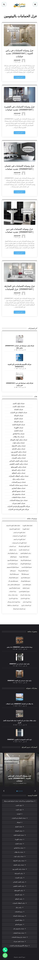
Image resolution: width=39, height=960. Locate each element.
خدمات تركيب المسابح (18, 470)
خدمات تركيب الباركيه (18, 449)
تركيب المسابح (18, 894)
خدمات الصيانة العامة (18, 425)
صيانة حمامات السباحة (25, 595)
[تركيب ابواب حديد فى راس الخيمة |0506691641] (19, 673)
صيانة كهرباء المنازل (25, 598)
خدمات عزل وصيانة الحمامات (19, 500)
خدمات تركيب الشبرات (19, 458)
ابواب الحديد (19, 805)
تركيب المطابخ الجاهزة (25, 553)
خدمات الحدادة (18, 409)
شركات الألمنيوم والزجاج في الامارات (18, 506)
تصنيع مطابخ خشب (26, 584)
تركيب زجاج (19, 907)
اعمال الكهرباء (26, 529)
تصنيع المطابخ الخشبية (27, 567)
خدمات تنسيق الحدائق (18, 491)
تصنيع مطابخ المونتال (13, 577)
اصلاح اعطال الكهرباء (27, 525)
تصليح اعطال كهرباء (23, 556)
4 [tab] (20, 791)
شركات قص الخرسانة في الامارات (18, 509)
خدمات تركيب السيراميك (18, 455)
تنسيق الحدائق (18, 924)
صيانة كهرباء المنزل (13, 598)
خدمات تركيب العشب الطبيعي (19, 464)
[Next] (35, 791)
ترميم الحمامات (19, 911)
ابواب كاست (19, 809)
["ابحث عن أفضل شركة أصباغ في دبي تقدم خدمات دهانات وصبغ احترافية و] (19, 5)
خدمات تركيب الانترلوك (19, 446)
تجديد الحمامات (12, 546)
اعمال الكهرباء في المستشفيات (19, 543)
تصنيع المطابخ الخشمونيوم (13, 567)
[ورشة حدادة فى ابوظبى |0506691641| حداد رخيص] (19, 640)
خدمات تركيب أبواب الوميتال (18, 440)
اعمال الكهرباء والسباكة (24, 546)
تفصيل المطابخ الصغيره (24, 591)
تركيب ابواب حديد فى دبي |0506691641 (20, 664)
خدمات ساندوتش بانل (18, 494)
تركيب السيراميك (19, 873)
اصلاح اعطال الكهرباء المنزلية (13, 525)
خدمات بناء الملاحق (18, 434)
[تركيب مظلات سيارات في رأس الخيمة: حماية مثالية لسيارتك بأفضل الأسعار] (19, 713)
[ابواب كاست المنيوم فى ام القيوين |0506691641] (19, 732)
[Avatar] (23, 60)
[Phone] (5, 949)
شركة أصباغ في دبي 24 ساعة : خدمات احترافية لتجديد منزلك (19, 801)
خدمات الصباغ (18, 419)
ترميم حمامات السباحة (18, 916)
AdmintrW (17, 60)
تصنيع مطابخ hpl (25, 574)
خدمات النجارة (18, 431)
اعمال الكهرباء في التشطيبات (19, 536)
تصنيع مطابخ (13, 570)
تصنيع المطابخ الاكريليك (26, 560)
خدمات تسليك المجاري (18, 488)
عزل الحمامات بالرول (26, 605)
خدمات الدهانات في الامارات (18, 412)
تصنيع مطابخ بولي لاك (13, 581)
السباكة (19, 822)
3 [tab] (19, 791)
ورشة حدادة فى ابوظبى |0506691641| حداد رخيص (19, 647)
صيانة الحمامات (12, 591)
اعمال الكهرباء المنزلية (14, 529)
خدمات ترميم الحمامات (19, 482)
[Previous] (4, 791)
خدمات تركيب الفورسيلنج (18, 467)
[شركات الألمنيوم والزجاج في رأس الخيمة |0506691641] (19, 357)
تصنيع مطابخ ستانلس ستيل (14, 584)
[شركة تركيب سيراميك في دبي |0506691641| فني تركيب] (19, 376)
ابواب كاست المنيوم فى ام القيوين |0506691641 (19, 739)
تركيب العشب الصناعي (18, 882)
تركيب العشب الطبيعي (18, 886)
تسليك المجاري (18, 920)
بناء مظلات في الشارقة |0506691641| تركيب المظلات (19, 704)
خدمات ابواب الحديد (18, 403)
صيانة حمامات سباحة (13, 595)
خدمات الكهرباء (18, 428)
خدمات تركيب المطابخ (18, 473)
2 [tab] (18, 791)
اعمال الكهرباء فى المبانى (19, 532)
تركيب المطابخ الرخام (13, 553)
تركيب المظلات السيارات (19, 903)
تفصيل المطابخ (26, 588)
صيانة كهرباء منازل (27, 602)
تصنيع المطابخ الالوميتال (25, 563)
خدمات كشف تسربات (18, 503)
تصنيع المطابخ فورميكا (23, 570)
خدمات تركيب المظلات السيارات (18, 476)
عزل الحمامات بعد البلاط (13, 605)
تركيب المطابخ (12, 550)
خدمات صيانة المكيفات (18, 497)
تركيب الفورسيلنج (18, 890)
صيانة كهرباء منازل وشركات (13, 602)
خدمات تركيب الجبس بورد (18, 452)
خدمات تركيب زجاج (18, 479)
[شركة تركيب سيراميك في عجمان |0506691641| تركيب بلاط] (19, 338)
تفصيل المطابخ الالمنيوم (14, 588)
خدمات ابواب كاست (19, 406)
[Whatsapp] (5, 955)
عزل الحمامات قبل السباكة (19, 609)
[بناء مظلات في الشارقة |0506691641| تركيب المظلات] (19, 696)
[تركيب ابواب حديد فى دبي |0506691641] (19, 657)
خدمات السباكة (18, 415)
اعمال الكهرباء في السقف (19, 539)
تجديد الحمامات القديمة (24, 550)
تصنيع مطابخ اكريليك (14, 574)
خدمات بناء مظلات (18, 437)
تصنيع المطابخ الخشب (13, 563)
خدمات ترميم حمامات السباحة (18, 485)
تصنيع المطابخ (13, 556)
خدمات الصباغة (18, 422)
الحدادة (19, 814)
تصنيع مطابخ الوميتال (25, 581)
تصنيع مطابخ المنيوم (25, 577)
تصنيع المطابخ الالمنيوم (13, 560)
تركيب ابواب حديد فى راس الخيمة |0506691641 (19, 680)
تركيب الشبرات (19, 877)
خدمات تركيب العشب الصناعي (18, 461)
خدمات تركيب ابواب (19, 443)
